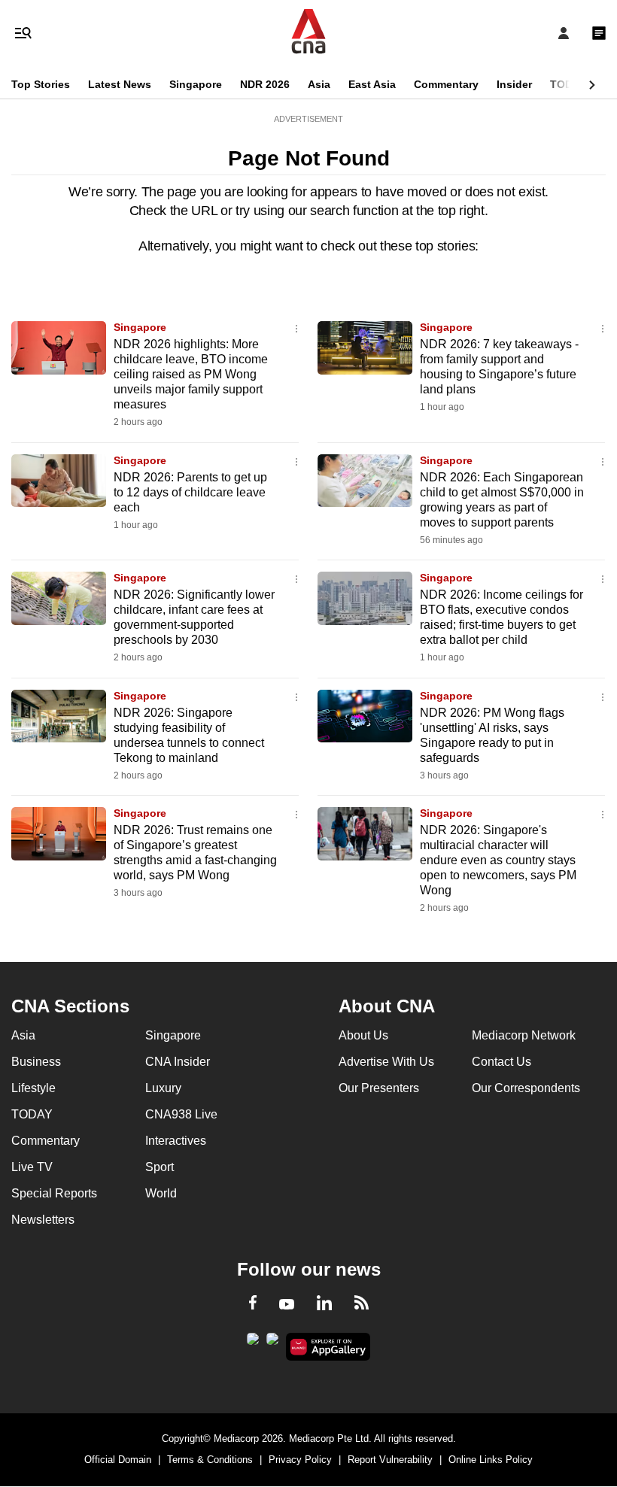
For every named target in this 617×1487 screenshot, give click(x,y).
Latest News (119, 84)
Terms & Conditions (210, 1459)
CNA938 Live (181, 1114)
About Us (363, 1035)
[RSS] (361, 1305)
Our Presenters (379, 1088)
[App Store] (272, 1343)
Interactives (175, 1140)
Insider (514, 84)
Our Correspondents (526, 1088)
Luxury (163, 1088)
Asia (319, 84)
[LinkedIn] (324, 1305)
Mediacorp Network (524, 1035)
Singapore (195, 84)
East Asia (372, 84)
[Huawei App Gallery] (328, 1347)
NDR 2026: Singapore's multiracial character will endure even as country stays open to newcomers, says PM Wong (498, 860)
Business (36, 1061)
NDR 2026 (265, 84)
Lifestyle (33, 1088)
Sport (159, 1167)
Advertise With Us (386, 1061)
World (161, 1193)
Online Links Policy (490, 1459)
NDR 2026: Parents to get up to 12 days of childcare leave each (190, 492)
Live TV (32, 1167)
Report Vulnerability (390, 1459)
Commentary (446, 84)
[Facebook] (253, 1305)
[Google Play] (253, 1343)
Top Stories (40, 84)
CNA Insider (177, 1061)
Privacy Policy (300, 1459)
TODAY (568, 84)
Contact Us (501, 1061)
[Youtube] (286, 1305)
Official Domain (117, 1459)
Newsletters (42, 1219)
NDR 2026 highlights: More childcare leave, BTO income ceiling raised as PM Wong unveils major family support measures (191, 374)
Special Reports (54, 1193)
